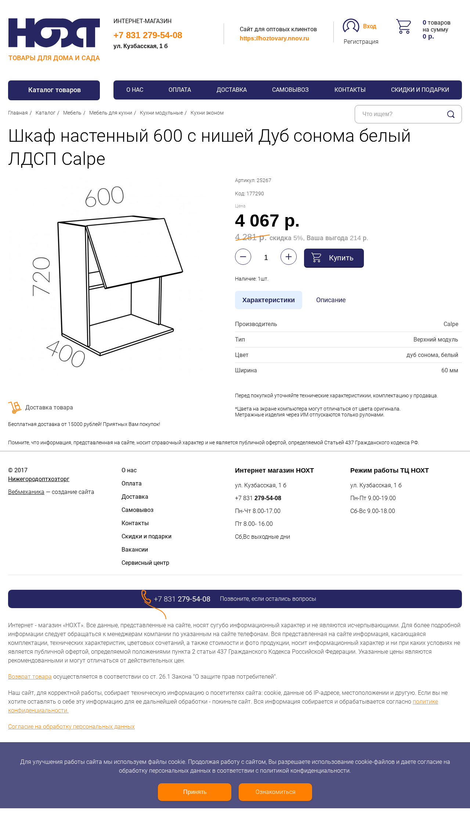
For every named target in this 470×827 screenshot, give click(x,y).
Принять (194, 792)
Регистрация (361, 41)
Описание (331, 300)
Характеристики (268, 300)
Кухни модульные (161, 113)
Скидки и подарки (420, 89)
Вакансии (135, 549)
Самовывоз (290, 89)
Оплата (180, 89)
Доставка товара (49, 407)
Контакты (350, 89)
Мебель (72, 113)
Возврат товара (30, 676)
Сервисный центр (145, 562)
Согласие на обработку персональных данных (71, 726)
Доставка (232, 89)
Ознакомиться (276, 791)
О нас (134, 89)
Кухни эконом (207, 113)
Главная (18, 113)
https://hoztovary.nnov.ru (274, 38)
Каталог (45, 113)
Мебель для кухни (110, 113)
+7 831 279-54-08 (147, 35)
